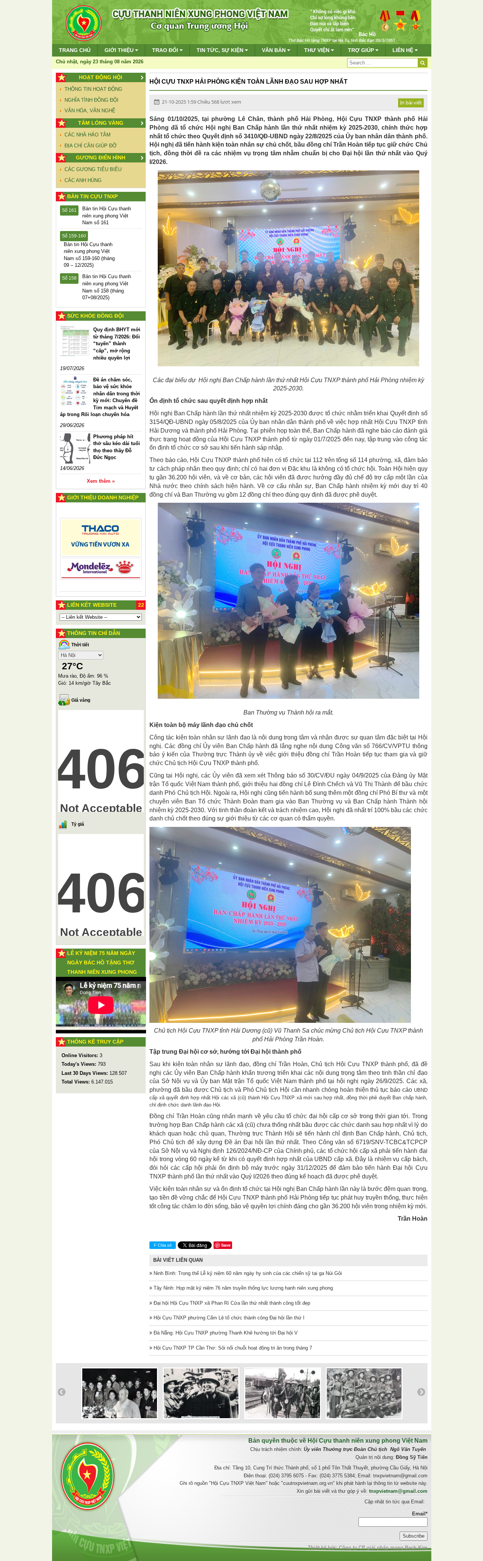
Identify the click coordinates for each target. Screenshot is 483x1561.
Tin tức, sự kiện (221, 50)
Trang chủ (75, 50)
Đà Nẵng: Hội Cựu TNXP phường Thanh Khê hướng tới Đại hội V (225, 1333)
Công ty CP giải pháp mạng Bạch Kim (383, 1547)
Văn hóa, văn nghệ (90, 110)
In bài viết (411, 102)
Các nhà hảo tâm (88, 135)
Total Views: (76, 1082)
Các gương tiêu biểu (93, 169)
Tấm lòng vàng (100, 123)
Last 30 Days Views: (85, 1073)
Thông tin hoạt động (93, 89)
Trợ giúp (361, 50)
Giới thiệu (120, 50)
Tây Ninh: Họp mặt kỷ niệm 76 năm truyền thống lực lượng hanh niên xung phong (242, 1288)
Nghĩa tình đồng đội (91, 100)
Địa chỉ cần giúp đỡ (91, 145)
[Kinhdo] (101, 540)
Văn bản (274, 50)
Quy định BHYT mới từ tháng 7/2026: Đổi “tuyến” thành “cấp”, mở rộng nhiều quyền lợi (116, 343)
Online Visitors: (81, 1055)
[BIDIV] (101, 560)
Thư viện (317, 50)
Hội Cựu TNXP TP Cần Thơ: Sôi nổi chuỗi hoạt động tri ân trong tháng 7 (232, 1348)
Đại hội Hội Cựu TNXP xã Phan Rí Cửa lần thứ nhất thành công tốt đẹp (231, 1303)
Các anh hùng (83, 180)
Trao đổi (166, 50)
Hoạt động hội (100, 77)
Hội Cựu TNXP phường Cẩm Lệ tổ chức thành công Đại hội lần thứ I (228, 1318)
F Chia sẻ (163, 1245)
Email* (420, 1514)
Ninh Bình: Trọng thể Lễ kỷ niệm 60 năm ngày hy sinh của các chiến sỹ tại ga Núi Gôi (247, 1273)
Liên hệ (403, 50)
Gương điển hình (100, 158)
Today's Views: (80, 1064)
